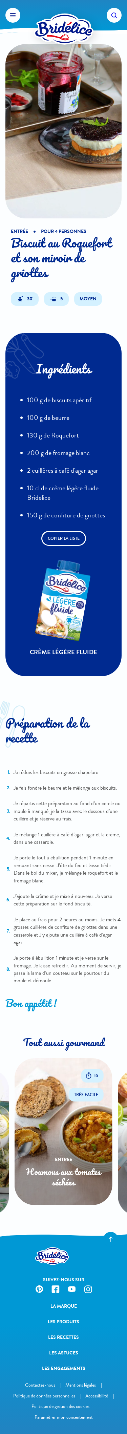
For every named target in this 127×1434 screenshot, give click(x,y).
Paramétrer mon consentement (64, 1417)
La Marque (63, 1306)
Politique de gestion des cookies (60, 1406)
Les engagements (63, 1368)
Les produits (63, 1322)
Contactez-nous (40, 1385)
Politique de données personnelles (44, 1396)
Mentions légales (80, 1385)
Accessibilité (96, 1396)
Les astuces (63, 1353)
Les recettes (63, 1337)
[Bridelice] (63, 15)
